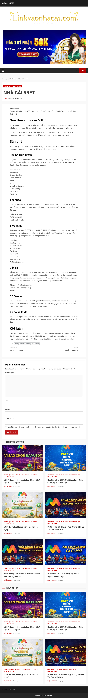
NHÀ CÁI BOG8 (71, 349)
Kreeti (38, 695)
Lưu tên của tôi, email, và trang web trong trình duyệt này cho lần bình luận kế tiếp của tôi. (44, 427)
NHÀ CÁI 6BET (25, 343)
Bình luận (9, 373)
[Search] (77, 70)
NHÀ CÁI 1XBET (16, 349)
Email (8, 409)
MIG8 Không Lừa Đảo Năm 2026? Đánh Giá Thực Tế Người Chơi (22, 552)
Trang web (9, 418)
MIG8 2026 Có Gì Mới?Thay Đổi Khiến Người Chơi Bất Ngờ (65, 552)
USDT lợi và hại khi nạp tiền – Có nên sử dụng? (22, 505)
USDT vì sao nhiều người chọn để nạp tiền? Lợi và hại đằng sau (22, 458)
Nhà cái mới (17, 86)
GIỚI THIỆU (7, 86)
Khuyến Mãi (16, 475)
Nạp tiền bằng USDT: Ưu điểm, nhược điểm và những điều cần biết (65, 458)
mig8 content (8, 486)
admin (5, 98)
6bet (16, 343)
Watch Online (82, 70)
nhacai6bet (35, 343)
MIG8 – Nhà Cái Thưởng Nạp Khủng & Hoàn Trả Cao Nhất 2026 (65, 505)
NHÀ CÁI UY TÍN (9, 477)
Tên (7, 401)
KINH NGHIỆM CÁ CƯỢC (29, 475)
